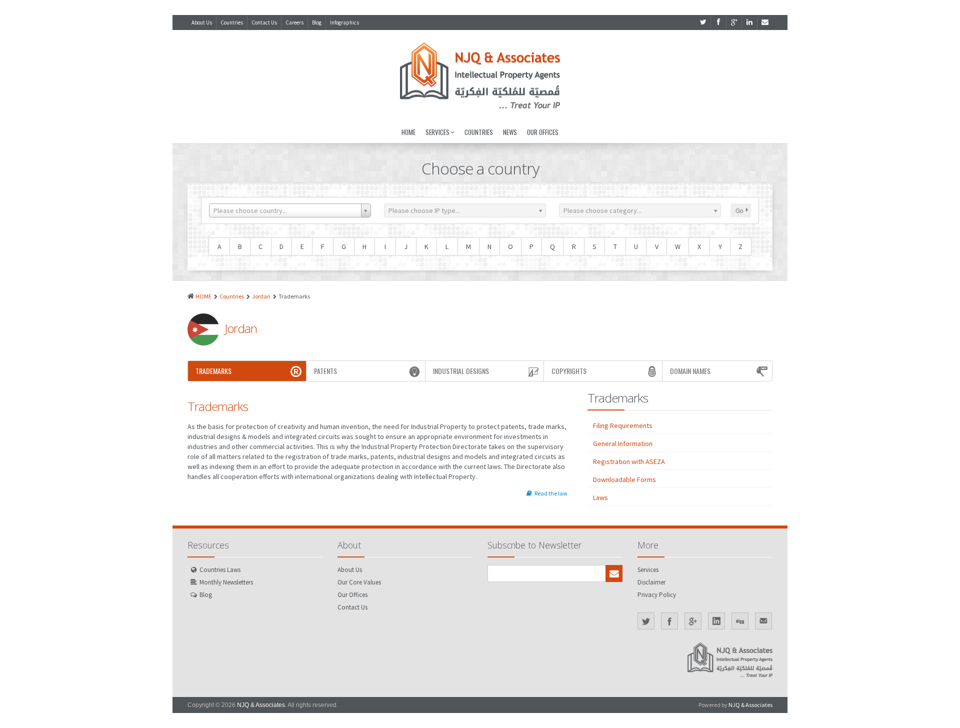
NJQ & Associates (261, 705)
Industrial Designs (461, 371)
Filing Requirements (622, 425)
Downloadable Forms (624, 479)
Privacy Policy (657, 594)
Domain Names (690, 371)
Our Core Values (359, 582)
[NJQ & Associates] (480, 75)
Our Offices (542, 132)
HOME (204, 296)
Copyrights (569, 371)
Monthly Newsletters (226, 582)
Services (438, 132)
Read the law (551, 493)
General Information (622, 443)
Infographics (344, 22)
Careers (295, 22)
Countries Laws (220, 570)
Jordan (261, 296)
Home (409, 132)
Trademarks (214, 371)
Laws (600, 497)
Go (740, 210)
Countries (231, 22)
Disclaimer (652, 582)
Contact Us (264, 22)
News (510, 132)
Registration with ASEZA (629, 461)
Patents (325, 371)
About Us (202, 22)
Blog (317, 22)
